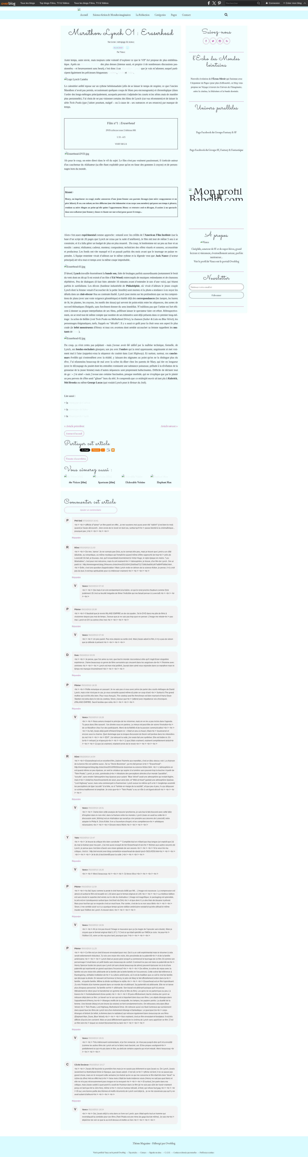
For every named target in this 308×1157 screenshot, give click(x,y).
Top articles (132, 1152)
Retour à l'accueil (74, 433)
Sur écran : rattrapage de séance (121, 41)
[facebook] (209, 3)
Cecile (121, 72)
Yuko (130, 72)
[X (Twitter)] (214, 3)
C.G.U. (167, 1152)
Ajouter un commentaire (90, 510)
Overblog (170, 1143)
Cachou (112, 72)
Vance (213, 261)
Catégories (160, 14)
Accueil (84, 14)
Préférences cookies (207, 1152)
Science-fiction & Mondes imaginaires (112, 14)
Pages (174, 14)
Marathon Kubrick (90, 64)
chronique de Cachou (79, 402)
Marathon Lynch (131, 68)
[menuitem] (84, 15)
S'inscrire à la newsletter (76, 458)
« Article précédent (74, 426)
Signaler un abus (155, 1152)
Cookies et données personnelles (185, 1152)
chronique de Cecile (79, 416)
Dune (76, 331)
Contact (186, 14)
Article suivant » (169, 426)
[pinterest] (219, 3)
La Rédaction (142, 14)
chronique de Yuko (78, 409)
